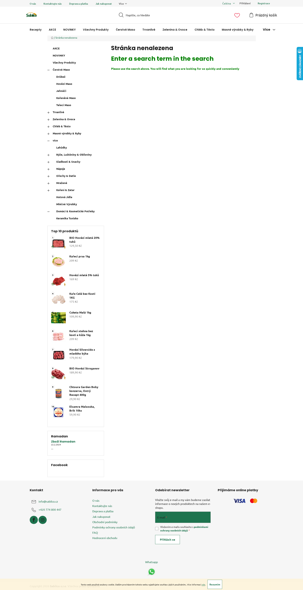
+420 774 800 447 (50, 509)
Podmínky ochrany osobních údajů (113, 527)
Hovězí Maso (64, 83)
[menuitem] (35, 30)
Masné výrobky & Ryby (67, 133)
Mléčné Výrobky (66, 204)
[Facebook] (34, 520)
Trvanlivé (58, 112)
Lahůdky (61, 147)
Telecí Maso (63, 105)
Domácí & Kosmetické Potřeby (75, 211)
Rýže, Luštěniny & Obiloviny (74, 154)
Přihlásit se (167, 539)
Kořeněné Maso (66, 98)
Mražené (61, 183)
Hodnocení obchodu (104, 538)
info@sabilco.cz (48, 501)
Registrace (264, 3)
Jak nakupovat (104, 3)
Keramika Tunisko (67, 218)
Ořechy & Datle (66, 176)
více (55, 140)
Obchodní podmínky (104, 522)
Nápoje (60, 168)
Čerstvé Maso (61, 69)
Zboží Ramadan (63, 441)
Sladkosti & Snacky (68, 161)
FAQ (95, 532)
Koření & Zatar (65, 190)
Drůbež (60, 76)
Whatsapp (151, 562)
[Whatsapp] (151, 571)
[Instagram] (43, 520)
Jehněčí (61, 91)
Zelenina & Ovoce (64, 119)
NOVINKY (59, 55)
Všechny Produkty (64, 62)
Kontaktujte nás (53, 3)
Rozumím (214, 584)
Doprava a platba (78, 3)
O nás (33, 3)
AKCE (56, 48)
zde (203, 584)
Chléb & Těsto (62, 126)
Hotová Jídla (64, 197)
